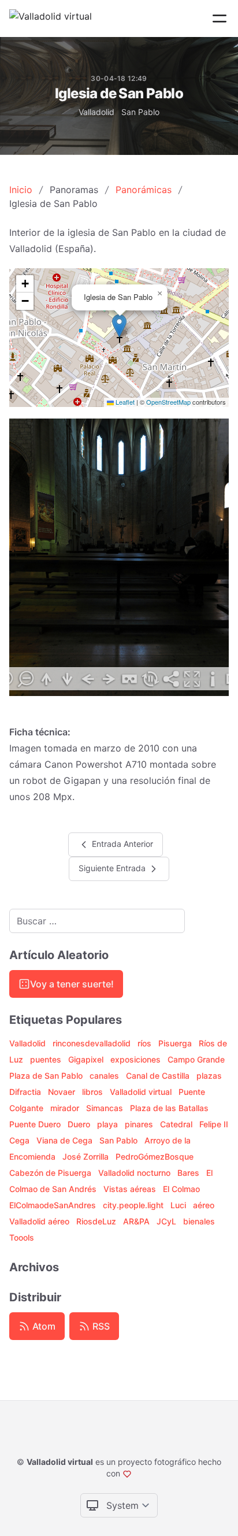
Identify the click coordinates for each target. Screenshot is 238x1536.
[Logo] (50, 18)
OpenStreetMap (168, 401)
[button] (119, 326)
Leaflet (124, 401)
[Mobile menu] (219, 18)
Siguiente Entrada (113, 867)
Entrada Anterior (121, 843)
